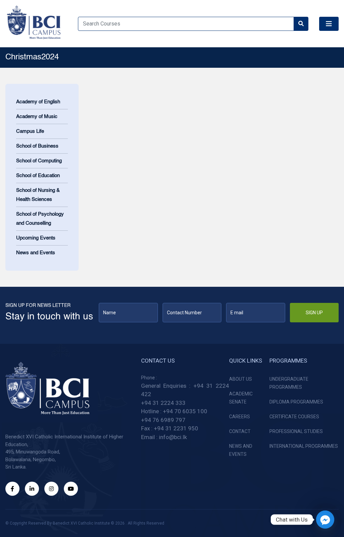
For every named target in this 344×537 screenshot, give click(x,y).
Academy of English (38, 101)
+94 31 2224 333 (163, 402)
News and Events (35, 252)
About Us (240, 379)
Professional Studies (296, 431)
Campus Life (30, 131)
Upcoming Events (35, 237)
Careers (239, 416)
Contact (240, 431)
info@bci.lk (173, 437)
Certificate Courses (294, 416)
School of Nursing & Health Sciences (38, 195)
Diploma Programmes (296, 402)
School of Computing (39, 160)
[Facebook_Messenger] (325, 520)
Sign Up (314, 312)
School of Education (38, 175)
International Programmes (303, 446)
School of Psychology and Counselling (40, 219)
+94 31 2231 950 (176, 428)
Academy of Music (36, 116)
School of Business (37, 146)
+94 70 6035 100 (185, 411)
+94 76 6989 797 (163, 420)
